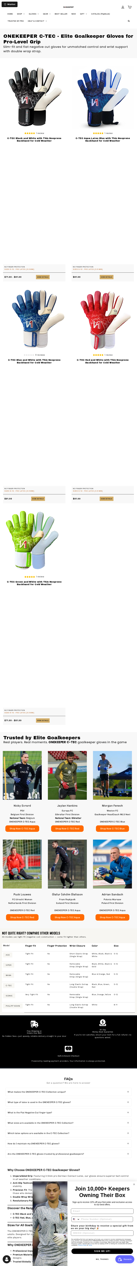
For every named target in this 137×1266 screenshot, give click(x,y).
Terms (90, 1245)
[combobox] (76, 1219)
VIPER (9, 965)
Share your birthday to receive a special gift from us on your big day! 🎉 (102, 1227)
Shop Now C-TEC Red (67, 828)
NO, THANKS (102, 1259)
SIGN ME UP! (102, 1251)
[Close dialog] (134, 1184)
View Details (43, 277)
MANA (8, 975)
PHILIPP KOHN (13, 1006)
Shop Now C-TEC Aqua (22, 828)
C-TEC (9, 986)
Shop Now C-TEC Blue (112, 828)
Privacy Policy (82, 1245)
